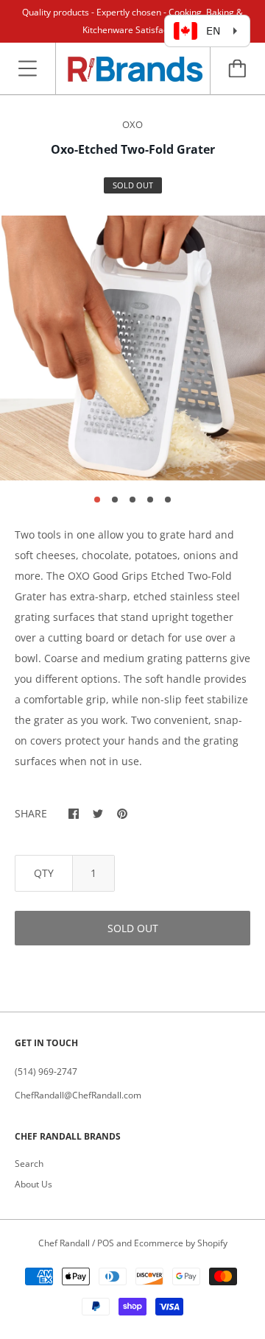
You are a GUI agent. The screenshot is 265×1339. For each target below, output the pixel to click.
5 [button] (168, 499)
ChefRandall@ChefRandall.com (78, 1095)
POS (105, 1243)
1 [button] (97, 499)
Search (29, 1163)
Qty (44, 873)
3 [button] (132, 499)
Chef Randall (65, 1243)
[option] (132, 348)
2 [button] (115, 499)
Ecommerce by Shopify (180, 1243)
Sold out (132, 928)
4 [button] (150, 499)
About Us (33, 1184)
